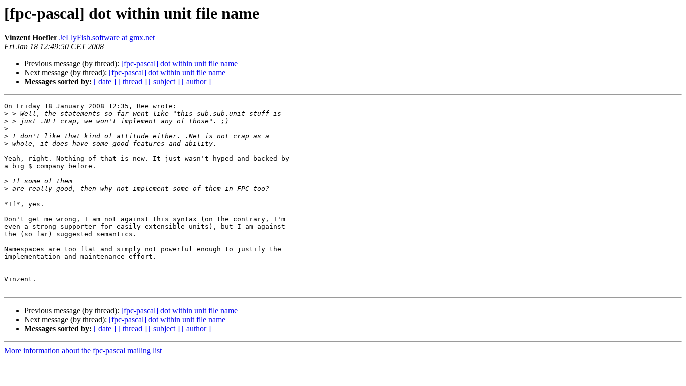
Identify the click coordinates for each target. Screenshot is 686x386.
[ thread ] (132, 81)
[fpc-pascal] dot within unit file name (179, 63)
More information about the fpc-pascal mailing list (83, 350)
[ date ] (105, 81)
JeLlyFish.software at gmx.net (107, 37)
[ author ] (196, 81)
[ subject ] (164, 81)
